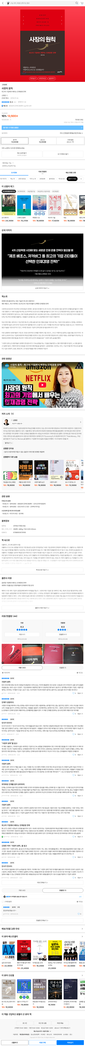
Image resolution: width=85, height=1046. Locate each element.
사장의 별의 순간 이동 (41, 474)
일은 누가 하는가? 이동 (24, 993)
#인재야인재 (21, 191)
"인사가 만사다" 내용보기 (42, 727)
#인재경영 (55, 191)
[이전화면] (3, 3)
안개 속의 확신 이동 (55, 994)
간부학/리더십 (35, 507)
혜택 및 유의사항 (22, 639)
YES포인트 (5, 120)
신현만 (4, 95)
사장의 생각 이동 (57, 474)
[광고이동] (76, 3)
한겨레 (21, 514)
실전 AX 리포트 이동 (8, 954)
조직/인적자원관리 (40, 504)
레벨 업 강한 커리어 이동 (26, 474)
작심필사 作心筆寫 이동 (10, 480)
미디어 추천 (13, 514)
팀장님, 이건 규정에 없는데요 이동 (55, 954)
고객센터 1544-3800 (20, 1028)
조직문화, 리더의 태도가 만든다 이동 (70, 993)
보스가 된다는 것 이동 (72, 474)
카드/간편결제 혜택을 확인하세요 (70, 133)
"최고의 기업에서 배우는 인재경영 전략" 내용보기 (42, 829)
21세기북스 (5, 98)
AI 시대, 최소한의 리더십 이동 (8, 993)
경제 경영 (13, 504)
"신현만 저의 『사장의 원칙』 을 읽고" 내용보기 (42, 850)
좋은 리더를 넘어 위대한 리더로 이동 (24, 954)
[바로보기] (53, 654)
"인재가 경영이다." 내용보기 (42, 706)
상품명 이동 (8, 209)
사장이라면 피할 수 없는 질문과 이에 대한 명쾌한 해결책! (24, 452)
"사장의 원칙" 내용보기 (42, 686)
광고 (71, 1034)
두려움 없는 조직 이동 (39, 954)
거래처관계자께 (57, 1034)
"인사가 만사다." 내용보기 (42, 870)
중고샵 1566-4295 (47, 1028)
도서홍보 (65, 1034)
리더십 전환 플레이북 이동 (70, 954)
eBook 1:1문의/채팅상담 (61, 1028)
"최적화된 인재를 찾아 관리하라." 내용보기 (42, 788)
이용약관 (15, 1034)
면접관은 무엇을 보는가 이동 (39, 993)
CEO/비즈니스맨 (23, 507)
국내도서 (5, 514)
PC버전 (43, 1034)
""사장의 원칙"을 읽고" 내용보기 (42, 747)
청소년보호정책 (35, 1034)
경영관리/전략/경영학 (25, 504)
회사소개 (49, 1034)
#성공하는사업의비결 (44, 191)
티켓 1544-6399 (34, 1028)
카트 (82, 3)
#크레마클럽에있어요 (9, 191)
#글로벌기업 (31, 191)
